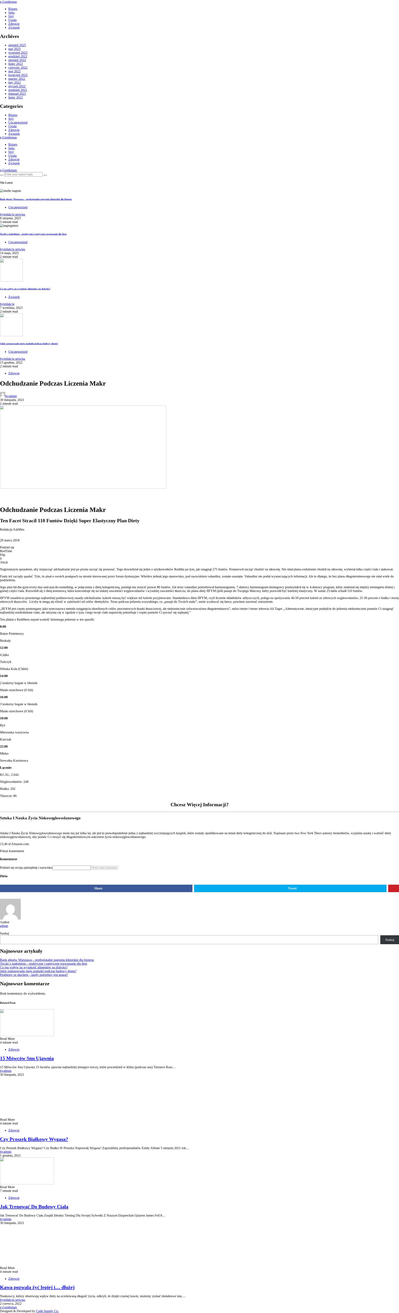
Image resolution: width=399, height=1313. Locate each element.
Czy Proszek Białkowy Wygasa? (34, 1139)
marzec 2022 (16, 78)
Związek (14, 27)
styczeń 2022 (17, 86)
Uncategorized (17, 122)
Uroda (12, 20)
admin (4, 926)
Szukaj (4, 933)
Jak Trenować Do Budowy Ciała (34, 1206)
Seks (11, 12)
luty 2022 (14, 82)
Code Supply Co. (47, 1311)
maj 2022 (14, 71)
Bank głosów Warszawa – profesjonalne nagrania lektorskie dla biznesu (36, 199)
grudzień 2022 (17, 56)
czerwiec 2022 (17, 67)
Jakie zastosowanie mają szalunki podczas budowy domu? (29, 343)
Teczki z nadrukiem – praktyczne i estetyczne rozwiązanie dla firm (33, 234)
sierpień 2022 (17, 60)
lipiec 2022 (15, 64)
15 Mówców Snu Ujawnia (27, 1058)
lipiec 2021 (15, 97)
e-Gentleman (8, 2)
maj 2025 (14, 49)
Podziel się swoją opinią (16, 867)
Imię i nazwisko (42, 867)
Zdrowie (14, 24)
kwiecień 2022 (18, 75)
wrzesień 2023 (17, 52)
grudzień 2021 (17, 90)
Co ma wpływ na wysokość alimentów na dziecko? (25, 288)
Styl (11, 16)
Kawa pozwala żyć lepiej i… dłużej (37, 1287)
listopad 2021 (17, 93)
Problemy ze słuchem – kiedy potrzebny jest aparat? (34, 975)
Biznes (12, 9)
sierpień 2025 (17, 45)
